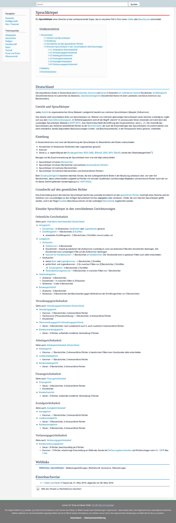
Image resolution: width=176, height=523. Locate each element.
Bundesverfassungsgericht (51, 443)
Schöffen (78, 231)
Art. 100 (158, 450)
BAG (91, 152)
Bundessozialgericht (48, 424)
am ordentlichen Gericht (129, 92)
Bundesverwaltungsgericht (51, 329)
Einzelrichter (81, 92)
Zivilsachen (47, 242)
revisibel (62, 200)
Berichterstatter (94, 125)
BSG (105, 152)
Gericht (45, 112)
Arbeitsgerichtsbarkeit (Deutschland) (63, 345)
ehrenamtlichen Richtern (97, 164)
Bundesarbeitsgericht (48, 362)
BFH (111, 152)
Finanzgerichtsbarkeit (56, 378)
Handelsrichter (95, 254)
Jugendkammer (68, 261)
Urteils (130, 19)
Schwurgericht (55, 267)
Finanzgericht (45, 382)
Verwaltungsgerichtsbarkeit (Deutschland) (65, 305)
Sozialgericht (45, 411)
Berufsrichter (67, 161)
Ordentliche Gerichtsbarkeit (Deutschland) (65, 221)
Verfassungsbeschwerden (119, 450)
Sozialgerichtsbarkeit (56, 407)
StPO (77, 122)
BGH (86, 152)
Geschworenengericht (91, 95)
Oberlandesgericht (47, 274)
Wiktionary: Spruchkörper (51, 467)
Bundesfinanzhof (46, 392)
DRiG (87, 181)
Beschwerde (108, 200)
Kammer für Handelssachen (58, 254)
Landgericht (44, 238)
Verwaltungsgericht (47, 309)
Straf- (53, 261)
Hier (33, 510)
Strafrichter (75, 228)
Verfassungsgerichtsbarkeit (59, 440)
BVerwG (98, 152)
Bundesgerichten (75, 152)
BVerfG (117, 152)
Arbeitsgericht (45, 348)
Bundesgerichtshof (47, 287)
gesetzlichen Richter (130, 194)
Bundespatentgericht (50, 175)
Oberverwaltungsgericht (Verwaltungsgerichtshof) (61, 322)
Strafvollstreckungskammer (58, 270)
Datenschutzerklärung (95, 517)
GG (45, 453)
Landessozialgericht (48, 417)
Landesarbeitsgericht (48, 355)
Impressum (75, 517)
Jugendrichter (91, 228)
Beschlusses (144, 19)
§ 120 (80, 181)
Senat (102, 92)
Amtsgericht (44, 225)
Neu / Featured (12, 24)
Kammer (92, 92)
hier (22, 510)
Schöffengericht (160, 92)
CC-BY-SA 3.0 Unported (103, 505)
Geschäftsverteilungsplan (59, 119)
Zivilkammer (51, 245)
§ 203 (70, 122)
